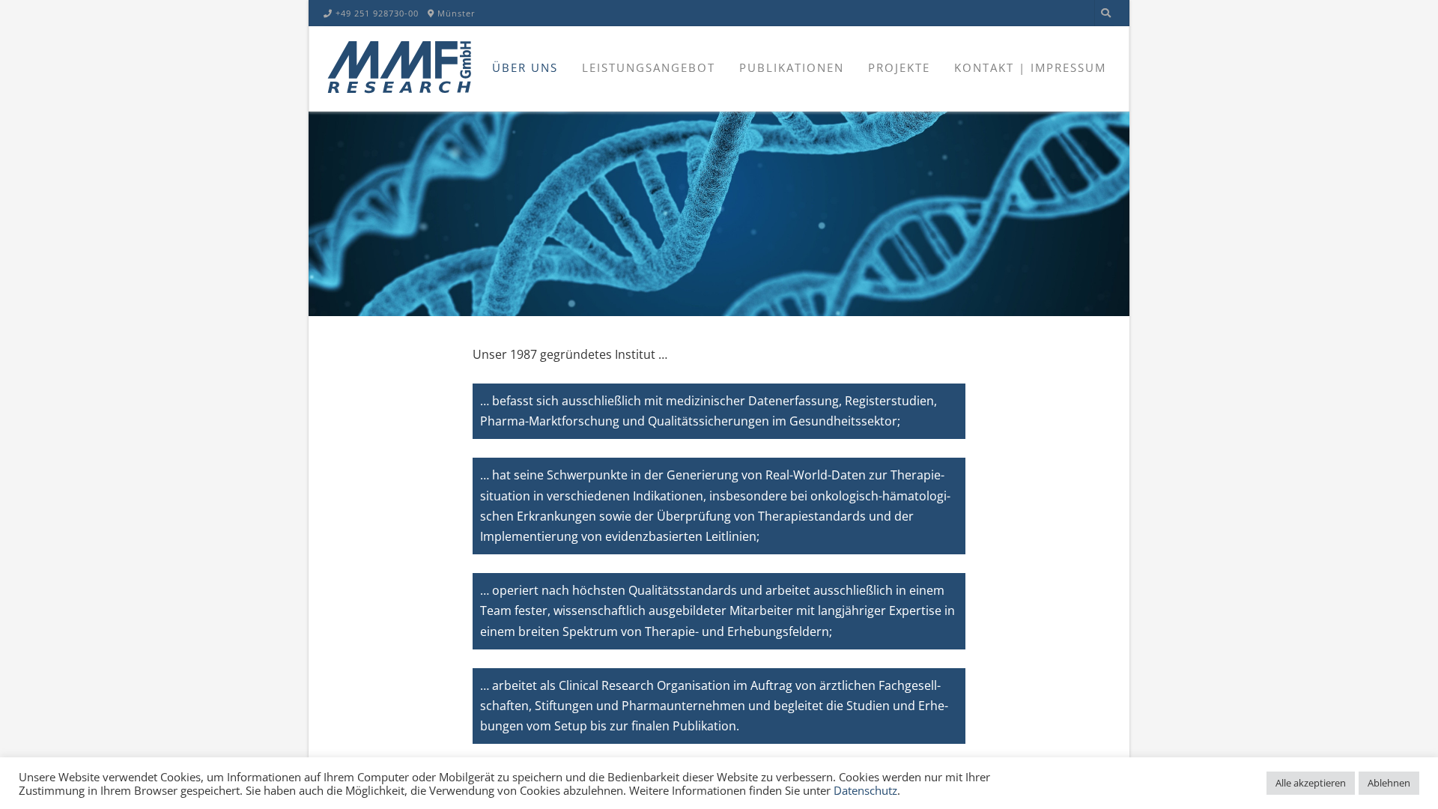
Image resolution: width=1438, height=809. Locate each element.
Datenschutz (865, 790)
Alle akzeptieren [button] (1310, 783)
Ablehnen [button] (1389, 783)
